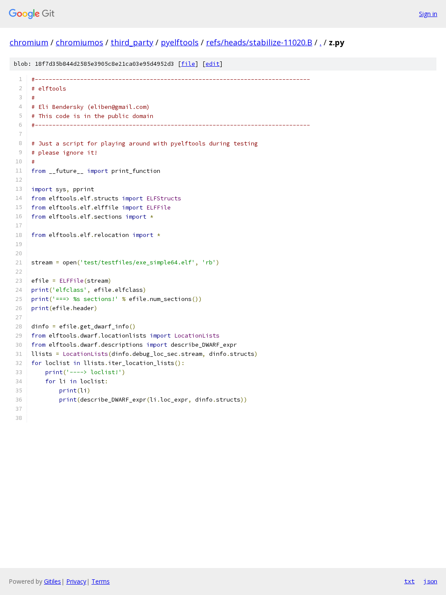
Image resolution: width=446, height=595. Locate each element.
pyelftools (180, 42)
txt (409, 581)
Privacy (76, 581)
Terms (100, 581)
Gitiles (52, 581)
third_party (132, 42)
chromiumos (79, 42)
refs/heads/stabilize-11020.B (259, 42)
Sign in (428, 14)
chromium (29, 42)
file (188, 64)
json (430, 581)
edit (213, 64)
